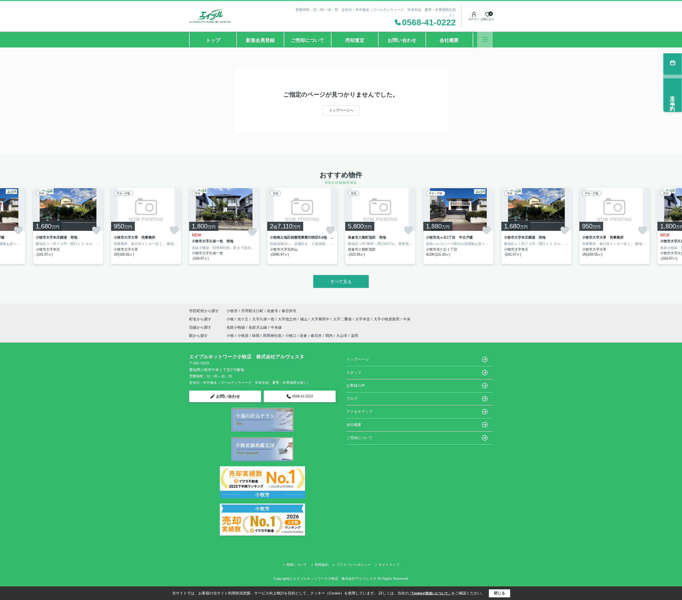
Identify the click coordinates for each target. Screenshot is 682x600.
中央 (407, 319)
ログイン (473, 19)
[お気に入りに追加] (18, 230)
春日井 (316, 335)
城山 (304, 319)
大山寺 (341, 335)
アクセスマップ (359, 411)
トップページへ (341, 110)
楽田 (354, 335)
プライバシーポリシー (353, 565)
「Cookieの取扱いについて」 (430, 593)
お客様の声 (355, 385)
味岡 (255, 335)
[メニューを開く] (485, 39)
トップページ (357, 359)
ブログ (352, 398)
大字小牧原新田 (387, 319)
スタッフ (353, 372)
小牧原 (243, 335)
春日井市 (289, 311)
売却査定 (354, 40)
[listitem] (224, 226)
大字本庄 (363, 319)
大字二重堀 (343, 319)
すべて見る (341, 281)
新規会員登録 (260, 40)
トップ (213, 40)
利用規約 (321, 565)
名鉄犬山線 (258, 327)
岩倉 (303, 335)
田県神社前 (272, 335)
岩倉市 (272, 311)
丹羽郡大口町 (252, 311)
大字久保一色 (263, 319)
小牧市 (232, 311)
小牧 (230, 319)
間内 (329, 335)
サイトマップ (389, 565)
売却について (296, 565)
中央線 (276, 327)
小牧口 (290, 335)
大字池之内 (288, 319)
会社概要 (449, 40)
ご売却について (307, 40)
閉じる (499, 593)
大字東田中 (321, 319)
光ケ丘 (243, 319)
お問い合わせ (402, 40)
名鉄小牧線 (236, 327)
